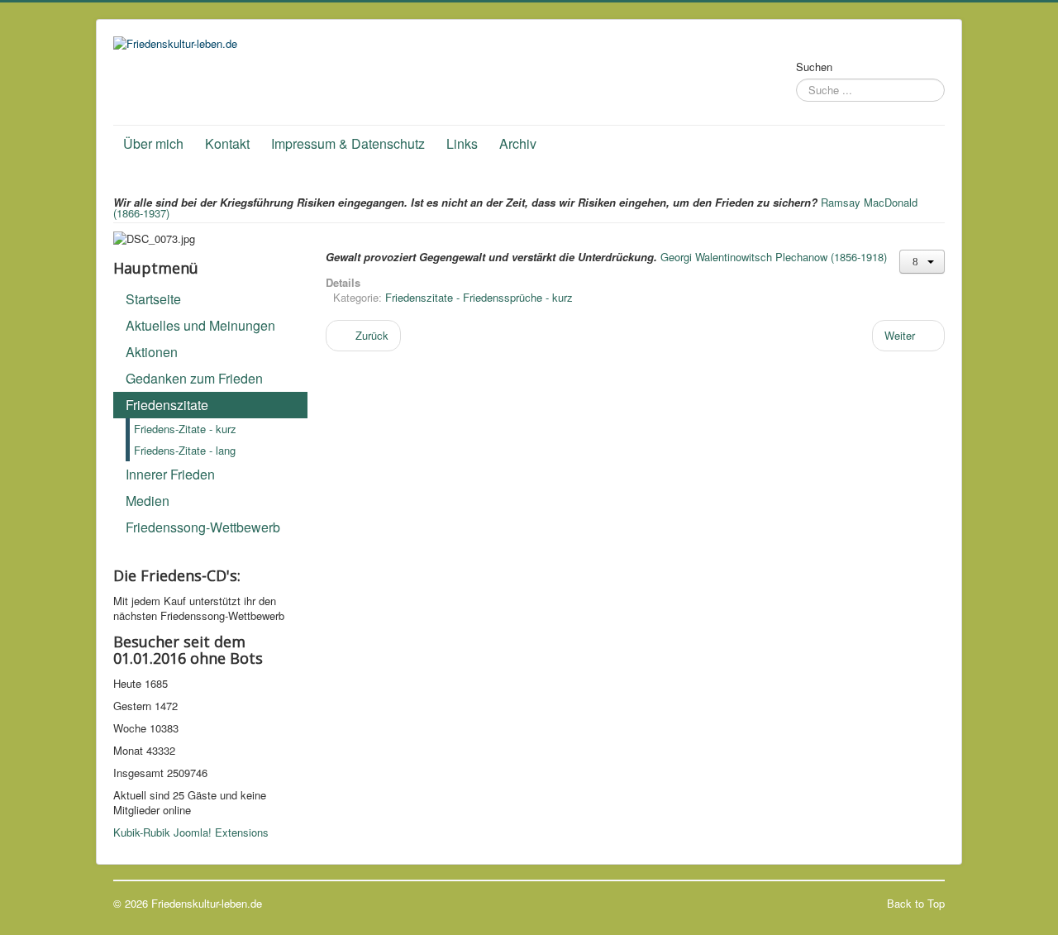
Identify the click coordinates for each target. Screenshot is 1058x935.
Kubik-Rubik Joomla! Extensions (191, 832)
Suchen (814, 67)
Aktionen (152, 351)
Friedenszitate (167, 404)
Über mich (153, 143)
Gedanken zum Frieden (194, 378)
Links (462, 143)
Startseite (153, 298)
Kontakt (227, 143)
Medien (147, 500)
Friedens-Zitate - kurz (185, 428)
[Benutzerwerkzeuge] (922, 262)
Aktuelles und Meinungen (200, 325)
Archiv (517, 143)
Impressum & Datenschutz (348, 143)
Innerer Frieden (170, 474)
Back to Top (916, 903)
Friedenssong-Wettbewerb (203, 527)
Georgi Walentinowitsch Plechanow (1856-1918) (773, 257)
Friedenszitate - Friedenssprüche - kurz (479, 297)
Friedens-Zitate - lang (185, 450)
